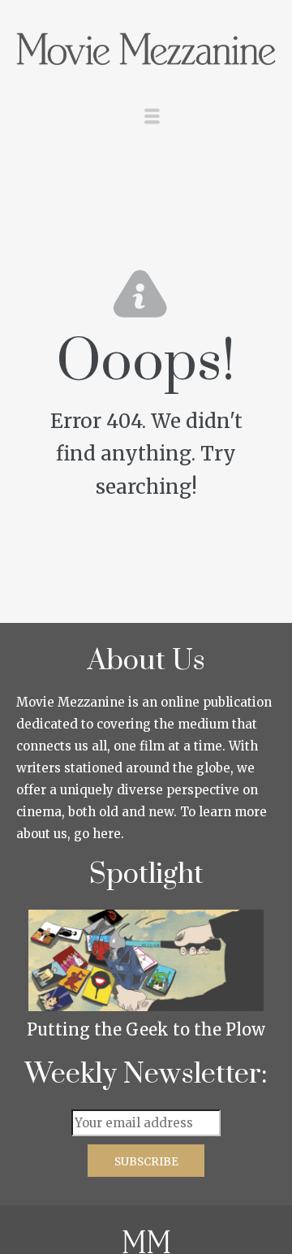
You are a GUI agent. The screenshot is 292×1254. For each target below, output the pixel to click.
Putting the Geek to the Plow (146, 1029)
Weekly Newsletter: (146, 1074)
